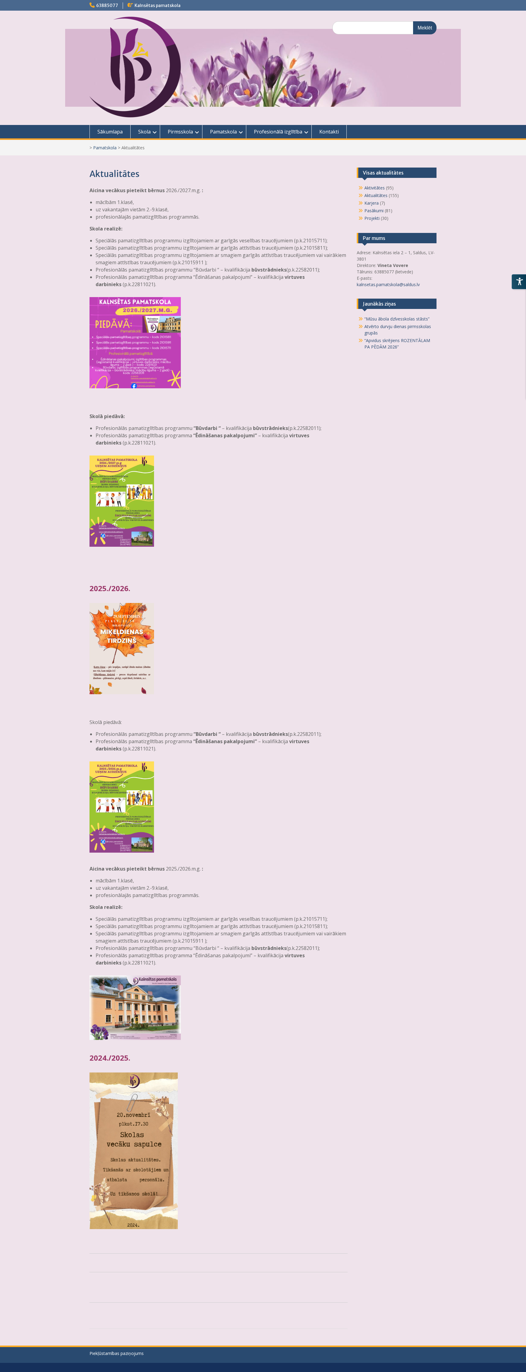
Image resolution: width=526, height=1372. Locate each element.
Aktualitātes (375, 195)
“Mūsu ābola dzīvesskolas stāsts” (397, 319)
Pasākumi (374, 210)
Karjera (371, 203)
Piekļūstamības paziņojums (116, 1353)
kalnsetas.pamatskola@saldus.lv (389, 284)
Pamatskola (223, 131)
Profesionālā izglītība (278, 131)
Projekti (372, 218)
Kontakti (329, 131)
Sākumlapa (110, 131)
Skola (144, 131)
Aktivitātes (374, 188)
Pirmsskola (180, 131)
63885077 (107, 5)
